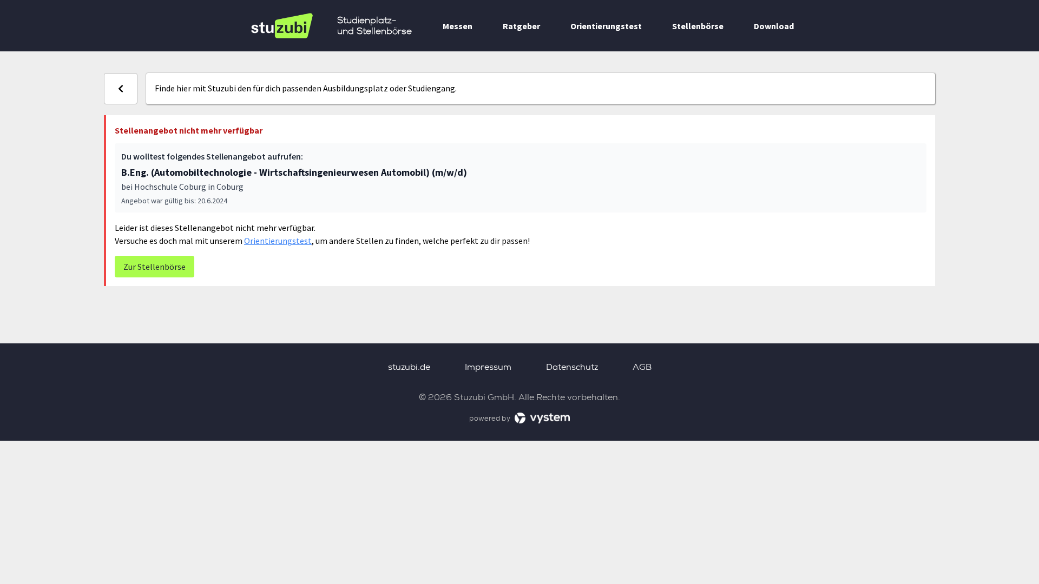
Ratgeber (521, 26)
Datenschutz (572, 367)
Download (774, 26)
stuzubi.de (409, 367)
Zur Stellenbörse (154, 266)
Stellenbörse (698, 26)
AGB (642, 367)
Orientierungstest (606, 26)
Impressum (488, 367)
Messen (457, 26)
